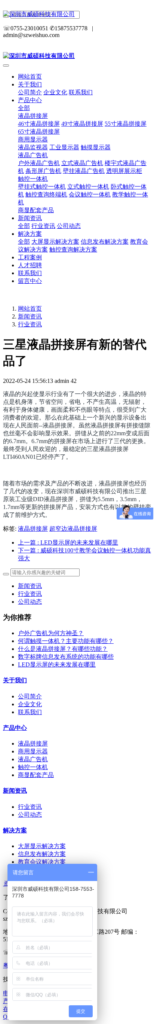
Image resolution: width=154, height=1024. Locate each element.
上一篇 (68, 542)
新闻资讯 (30, 316)
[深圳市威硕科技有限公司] (77, 14)
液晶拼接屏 (33, 528)
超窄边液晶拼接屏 (73, 528)
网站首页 (30, 76)
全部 (24, 108)
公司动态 (30, 601)
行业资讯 (30, 324)
